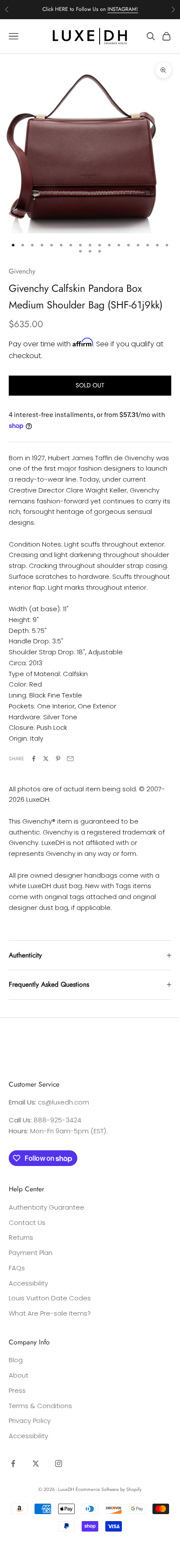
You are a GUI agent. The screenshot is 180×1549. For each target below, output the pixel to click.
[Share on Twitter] (45, 758)
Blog (16, 1359)
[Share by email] (70, 758)
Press (17, 1390)
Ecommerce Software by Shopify (109, 1489)
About (18, 1375)
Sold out (90, 385)
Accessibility (28, 1283)
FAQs (17, 1267)
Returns (21, 1237)
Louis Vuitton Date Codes (50, 1298)
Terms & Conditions (40, 1405)
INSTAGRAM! (122, 9)
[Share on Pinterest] (58, 758)
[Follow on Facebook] (13, 1463)
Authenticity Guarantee (46, 1207)
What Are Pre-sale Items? (50, 1313)
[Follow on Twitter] (35, 1463)
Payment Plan (30, 1252)
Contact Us (27, 1222)
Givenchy (22, 271)
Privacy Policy (30, 1420)
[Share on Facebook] (33, 758)
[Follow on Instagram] (58, 1463)
